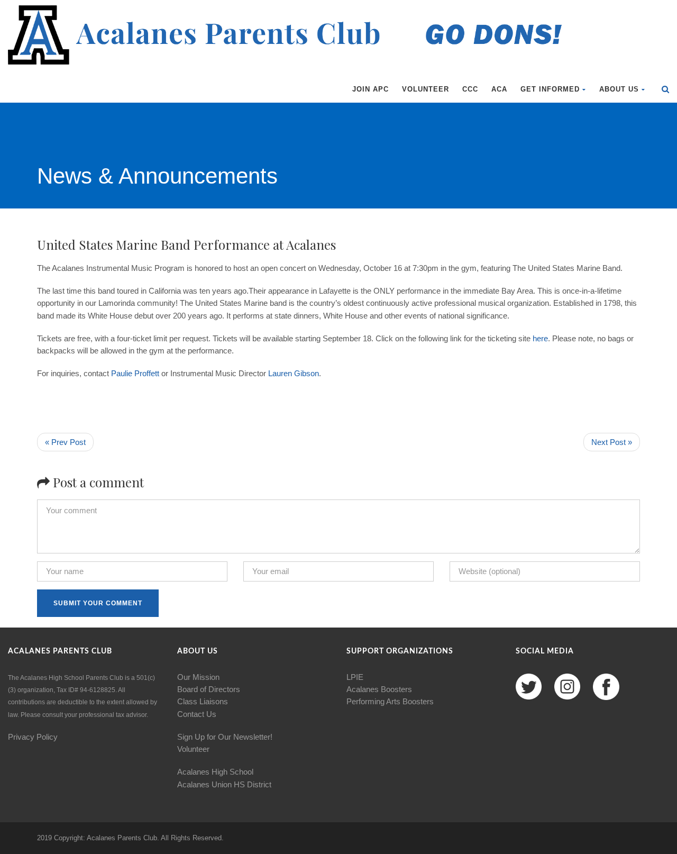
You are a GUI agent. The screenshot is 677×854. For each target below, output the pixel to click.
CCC (470, 89)
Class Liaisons (202, 701)
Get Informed (550, 89)
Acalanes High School (215, 771)
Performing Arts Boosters (390, 701)
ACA (499, 89)
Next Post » (611, 442)
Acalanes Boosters (379, 689)
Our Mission (198, 677)
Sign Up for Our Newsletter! (224, 736)
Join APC (370, 89)
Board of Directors (208, 689)
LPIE (354, 677)
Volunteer (425, 89)
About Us (619, 89)
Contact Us (196, 714)
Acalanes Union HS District (224, 784)
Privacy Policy (33, 736)
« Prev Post (65, 442)
